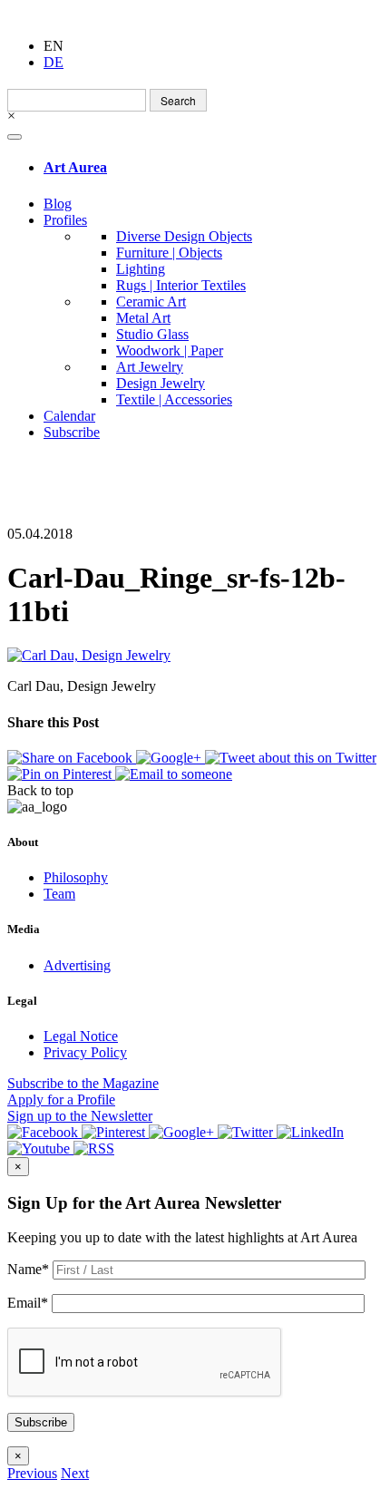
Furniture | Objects (169, 252)
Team (59, 893)
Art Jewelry (149, 367)
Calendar (69, 415)
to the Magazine (83, 1083)
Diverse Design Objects (184, 236)
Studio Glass (152, 334)
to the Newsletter (79, 1116)
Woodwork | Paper (169, 350)
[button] (32, 1473)
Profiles (65, 220)
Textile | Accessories (174, 399)
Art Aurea (75, 167)
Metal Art (143, 318)
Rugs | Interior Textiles (181, 285)
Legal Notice (81, 1036)
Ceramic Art (151, 301)
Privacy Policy (85, 1052)
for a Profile (61, 1099)
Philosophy (76, 877)
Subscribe (72, 432)
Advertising (77, 965)
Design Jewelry (160, 383)
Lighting (140, 269)
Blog (58, 203)
